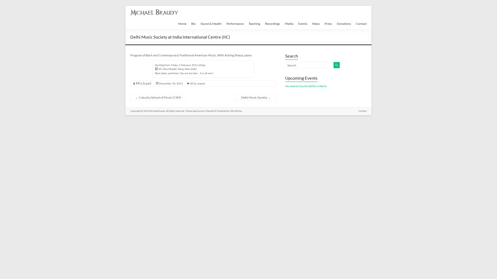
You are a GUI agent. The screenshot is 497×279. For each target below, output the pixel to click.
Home (182, 23)
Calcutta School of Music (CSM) (158, 97)
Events (302, 23)
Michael (144, 83)
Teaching (254, 23)
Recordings (272, 23)
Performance (235, 23)
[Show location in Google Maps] (156, 69)
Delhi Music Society (256, 97)
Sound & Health (211, 23)
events (201, 83)
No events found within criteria (306, 86)
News (316, 23)
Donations (344, 23)
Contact (361, 23)
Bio (193, 23)
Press (328, 23)
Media (289, 23)
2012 (193, 83)
